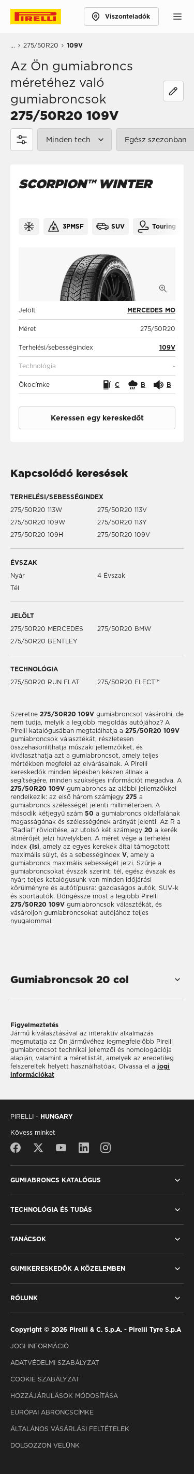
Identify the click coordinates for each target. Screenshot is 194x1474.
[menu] (177, 16)
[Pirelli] (45, 16)
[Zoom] (163, 288)
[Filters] (21, 139)
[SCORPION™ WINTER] (97, 274)
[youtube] (61, 1147)
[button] (167, 347)
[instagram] (105, 1147)
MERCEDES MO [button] (151, 310)
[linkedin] (83, 1147)
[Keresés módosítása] (173, 91)
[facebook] (18, 1147)
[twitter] (38, 1147)
